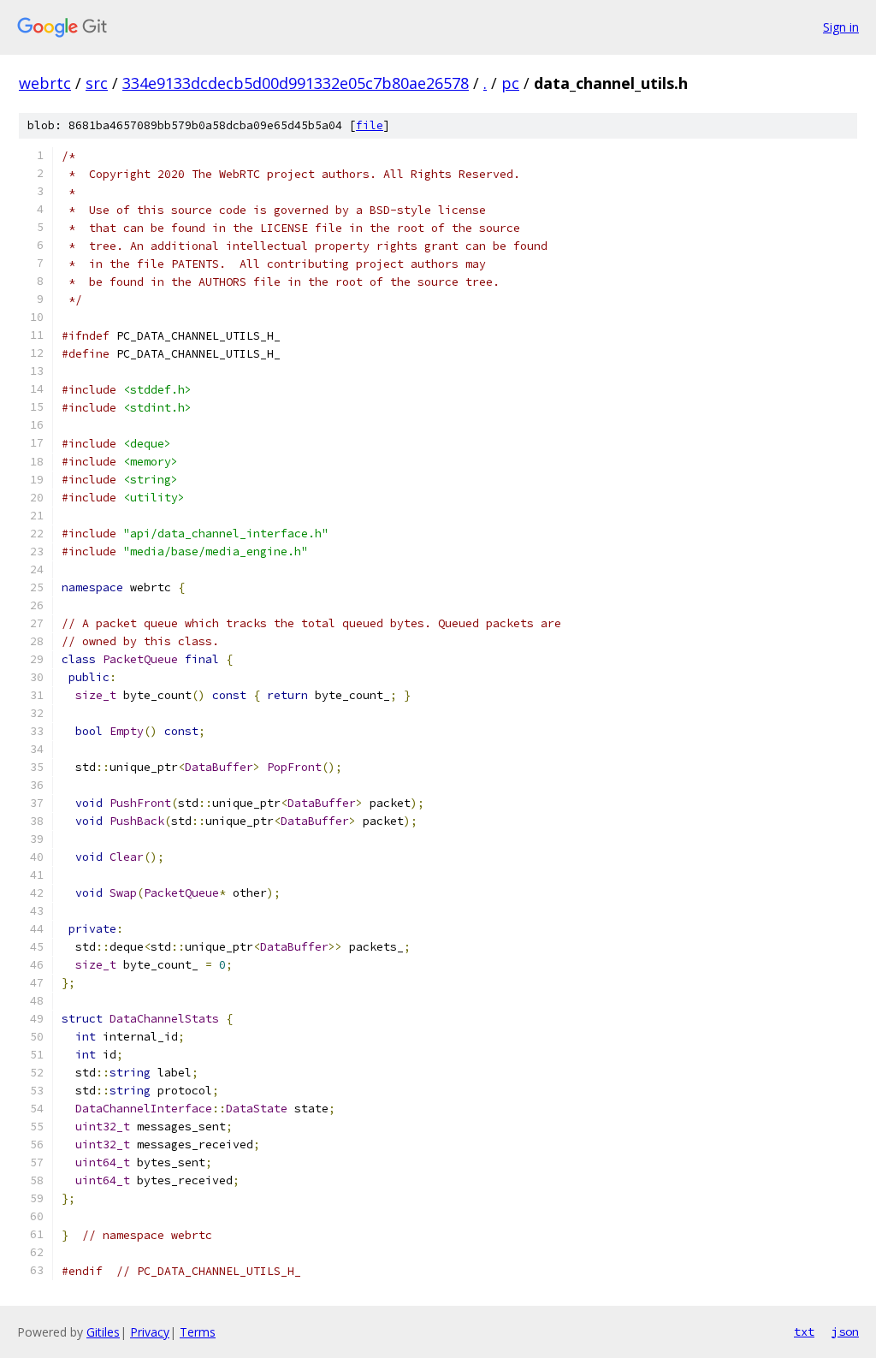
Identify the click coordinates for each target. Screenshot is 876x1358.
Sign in (841, 27)
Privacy (149, 1332)
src (97, 83)
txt (804, 1331)
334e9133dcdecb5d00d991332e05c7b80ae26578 (295, 83)
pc (510, 83)
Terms (198, 1332)
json (845, 1331)
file (369, 125)
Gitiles (103, 1332)
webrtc (45, 83)
